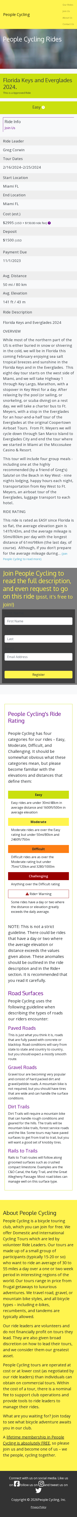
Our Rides (68, 4)
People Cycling (16, 14)
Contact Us (68, 24)
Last (8, 630)
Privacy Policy (38, 1507)
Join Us (66, 11)
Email (9, 648)
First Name (14, 612)
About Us (67, 17)
